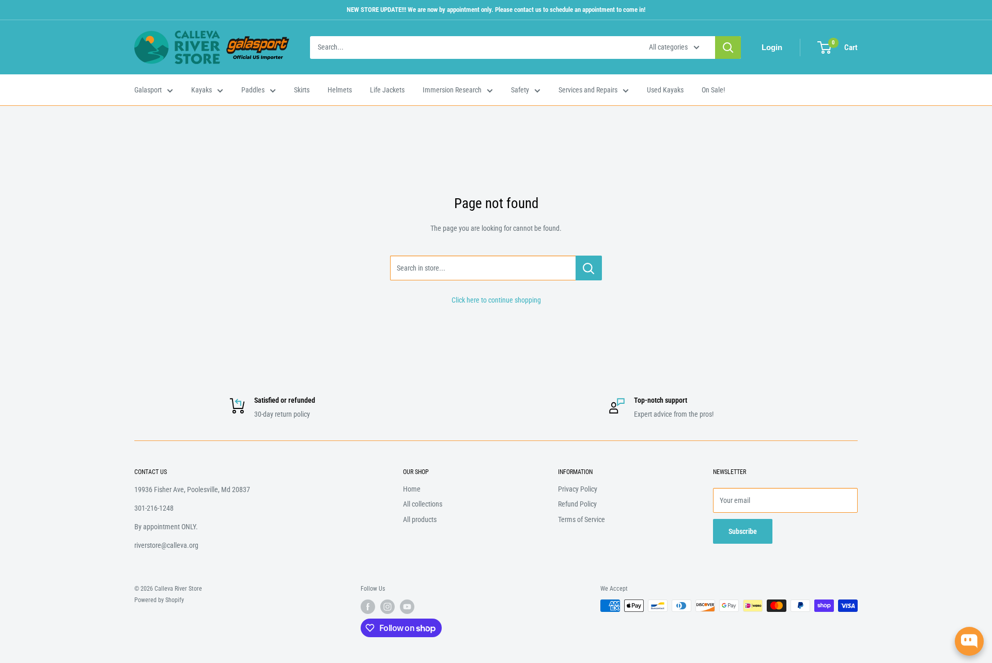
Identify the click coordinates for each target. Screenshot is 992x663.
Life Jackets (387, 90)
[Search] (728, 47)
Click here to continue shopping (496, 300)
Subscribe (743, 531)
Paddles (253, 90)
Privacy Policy (577, 489)
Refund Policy (577, 504)
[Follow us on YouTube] (407, 606)
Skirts (301, 90)
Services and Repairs (588, 90)
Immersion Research (452, 90)
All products (420, 519)
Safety (520, 90)
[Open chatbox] (969, 641)
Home (412, 489)
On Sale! (713, 90)
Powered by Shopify (159, 600)
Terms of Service (581, 519)
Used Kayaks (665, 90)
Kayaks (201, 90)
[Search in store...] (589, 268)
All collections (422, 504)
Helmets (340, 90)
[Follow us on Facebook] (368, 606)
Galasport (148, 90)
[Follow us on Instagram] (387, 606)
